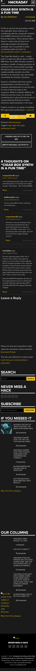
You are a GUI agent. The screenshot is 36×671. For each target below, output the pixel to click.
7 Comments (20, 462)
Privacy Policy (6, 660)
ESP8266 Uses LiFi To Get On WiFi (16, 137)
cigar (10, 125)
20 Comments (20, 433)
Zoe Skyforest (10, 17)
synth (13, 128)
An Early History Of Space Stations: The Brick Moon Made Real (23, 427)
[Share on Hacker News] (8, 20)
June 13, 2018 (30, 21)
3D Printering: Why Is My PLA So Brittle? (22, 595)
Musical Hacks (15, 122)
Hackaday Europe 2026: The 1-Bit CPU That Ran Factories (21, 440)
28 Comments (20, 600)
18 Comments (20, 590)
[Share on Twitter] (5, 20)
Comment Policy (8, 352)
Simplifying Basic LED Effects (16, 145)
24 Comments (20, 446)
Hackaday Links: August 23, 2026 (20, 540)
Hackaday (18, 2)
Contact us (16, 396)
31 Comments (20, 474)
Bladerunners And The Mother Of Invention (21, 468)
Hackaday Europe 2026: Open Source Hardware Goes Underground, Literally (21, 454)
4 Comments (30, 17)
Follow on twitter (5, 396)
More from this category (11, 491)
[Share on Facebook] (2, 20)
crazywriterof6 (8, 175)
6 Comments (20, 570)
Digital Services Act (28, 660)
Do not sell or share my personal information (18, 662)
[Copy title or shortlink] (13, 21)
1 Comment (19, 545)
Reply (4, 190)
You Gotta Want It (21, 549)
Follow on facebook (2, 396)
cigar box (16, 125)
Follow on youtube (9, 396)
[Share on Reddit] (11, 20)
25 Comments (20, 487)
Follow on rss (12, 396)
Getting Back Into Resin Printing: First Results (22, 481)
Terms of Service (16, 660)
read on (30, 110)
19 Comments (20, 553)
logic (23, 125)
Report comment (28, 190)
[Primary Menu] (33, 2)
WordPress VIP (22, 665)
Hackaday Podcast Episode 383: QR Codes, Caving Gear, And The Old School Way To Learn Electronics (23, 562)
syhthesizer (5, 128)
